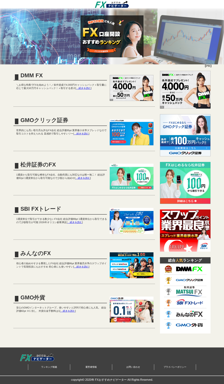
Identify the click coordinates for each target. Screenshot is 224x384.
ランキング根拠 (49, 367)
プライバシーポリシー (175, 367)
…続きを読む (83, 88)
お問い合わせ (133, 367)
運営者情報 (91, 367)
